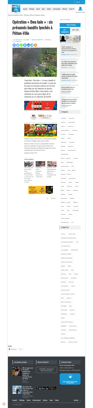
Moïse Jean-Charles (66, 302)
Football (63, 266)
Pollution (75, 202)
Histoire (63, 170)
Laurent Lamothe (65, 290)
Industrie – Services (66, 174)
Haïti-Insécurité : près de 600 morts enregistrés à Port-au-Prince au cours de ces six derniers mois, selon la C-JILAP (29, 175)
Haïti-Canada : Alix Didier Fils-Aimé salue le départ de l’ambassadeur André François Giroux (27, 390)
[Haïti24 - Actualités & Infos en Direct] (16, 11)
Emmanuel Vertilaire (66, 254)
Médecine (69, 186)
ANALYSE (71, 118)
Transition (63, 330)
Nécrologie (63, 306)
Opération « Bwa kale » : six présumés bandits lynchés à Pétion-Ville (32, 27)
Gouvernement (65, 166)
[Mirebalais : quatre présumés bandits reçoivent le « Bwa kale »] (40, 164)
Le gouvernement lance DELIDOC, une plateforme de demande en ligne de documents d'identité (69, 101)
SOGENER (63, 326)
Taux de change (71, 25)
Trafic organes (73, 326)
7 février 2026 (71, 234)
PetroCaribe (64, 310)
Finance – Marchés (66, 158)
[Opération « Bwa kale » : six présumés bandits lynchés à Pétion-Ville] (34, 62)
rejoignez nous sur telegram (70, 382)
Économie (71, 142)
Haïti (72, 166)
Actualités (63, 118)
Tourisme (63, 214)
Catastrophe (71, 122)
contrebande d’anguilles (67, 242)
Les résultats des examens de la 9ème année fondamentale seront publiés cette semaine (69, 63)
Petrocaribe (64, 198)
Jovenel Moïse (64, 286)
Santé (67, 54)
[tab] (65, 31)
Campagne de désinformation (68, 238)
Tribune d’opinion (65, 218)
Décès (69, 138)
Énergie (63, 150)
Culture (49, 9)
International (56, 9)
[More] (35, 45)
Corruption (74, 130)
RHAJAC (72, 310)
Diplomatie (63, 142)
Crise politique (64, 250)
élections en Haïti (72, 342)
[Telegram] (32, 45)
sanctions (72, 314)
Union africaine (73, 330)
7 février (63, 234)
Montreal (69, 298)
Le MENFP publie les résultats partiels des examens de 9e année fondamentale (69, 76)
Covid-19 (71, 9)
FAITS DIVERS (64, 154)
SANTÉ (63, 318)
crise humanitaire (65, 246)
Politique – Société (65, 202)
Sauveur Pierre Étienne (67, 322)
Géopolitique (69, 162)
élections (63, 342)
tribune (70, 214)
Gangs (69, 266)
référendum (64, 314)
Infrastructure (64, 278)
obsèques (75, 190)
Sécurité (18, 39)
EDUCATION (74, 250)
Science (69, 206)
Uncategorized (64, 222)
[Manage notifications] (4, 404)
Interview (63, 182)
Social (38, 9)
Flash (62, 162)
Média (62, 190)
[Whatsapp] (21, 45)
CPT (77, 242)
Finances (75, 158)
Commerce (70, 126)
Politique (31, 9)
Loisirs (62, 186)
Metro (62, 298)
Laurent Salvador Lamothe (68, 294)
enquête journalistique (66, 258)
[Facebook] (14, 45)
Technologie (68, 105)
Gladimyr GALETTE (37, 39)
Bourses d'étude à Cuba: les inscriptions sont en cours (68, 88)
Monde (68, 190)
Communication (65, 130)
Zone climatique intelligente (68, 338)
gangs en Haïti (64, 270)
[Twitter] (17, 45)
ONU (70, 306)
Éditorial (64, 9)
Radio (57, 400)
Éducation (64, 67)
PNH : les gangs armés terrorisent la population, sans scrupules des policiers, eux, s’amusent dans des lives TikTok (27, 373)
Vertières (63, 334)
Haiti (72, 270)
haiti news (63, 274)
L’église (77, 182)
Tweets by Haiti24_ (65, 19)
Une (72, 222)
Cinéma (63, 126)
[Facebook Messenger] (24, 45)
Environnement (72, 150)
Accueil (25, 9)
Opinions (63, 194)
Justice (70, 182)
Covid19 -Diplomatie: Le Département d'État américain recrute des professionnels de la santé (69, 49)
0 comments (17, 41)
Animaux (63, 122)
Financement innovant (66, 262)
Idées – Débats (71, 170)
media (76, 186)
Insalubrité (73, 278)
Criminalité (71, 134)
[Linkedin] (28, 45)
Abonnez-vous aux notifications (46, 370)
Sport (43, 9)
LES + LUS (75, 30)
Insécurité (63, 178)
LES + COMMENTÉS (65, 31)
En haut (76, 400)
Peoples (70, 194)
